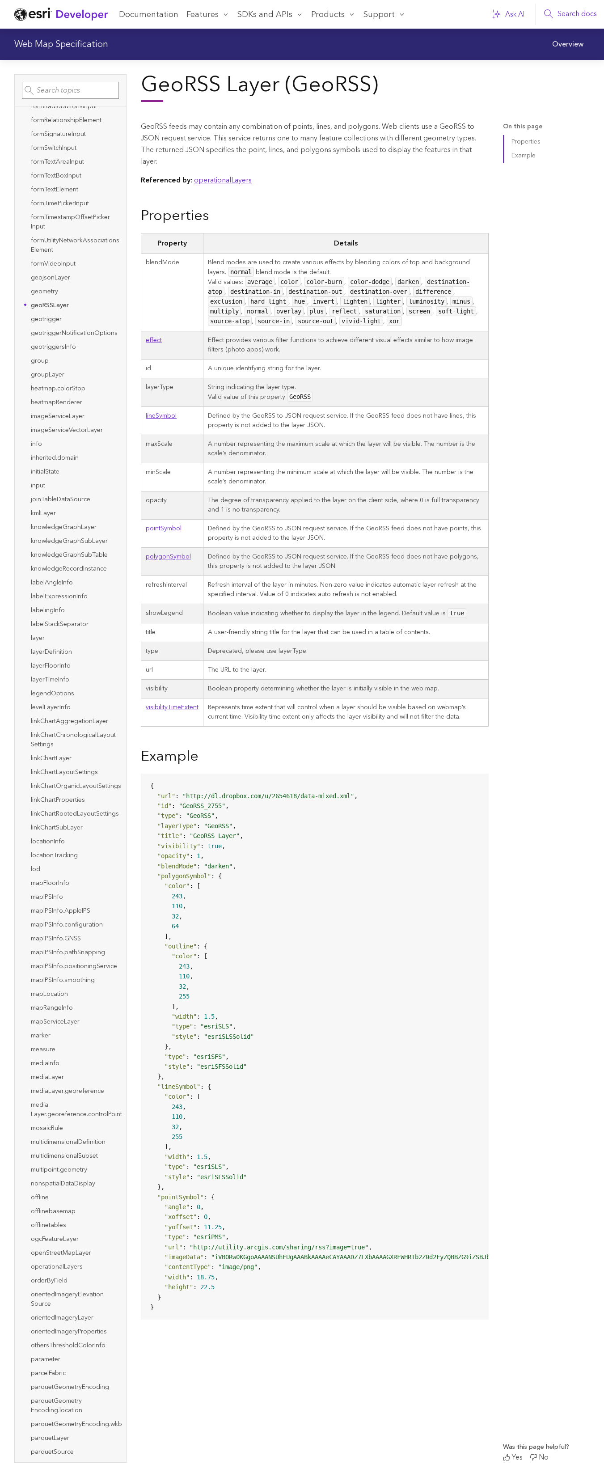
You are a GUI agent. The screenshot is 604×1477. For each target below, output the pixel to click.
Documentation (148, 14)
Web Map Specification (61, 44)
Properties (526, 141)
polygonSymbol (168, 556)
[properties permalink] (216, 216)
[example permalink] (205, 757)
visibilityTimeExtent (172, 707)
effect (154, 340)
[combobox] (70, 90)
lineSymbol (161, 416)
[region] (315, 1046)
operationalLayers (223, 180)
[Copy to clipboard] (478, 784)
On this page (522, 126)
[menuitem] (568, 44)
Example (523, 155)
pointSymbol (164, 528)
